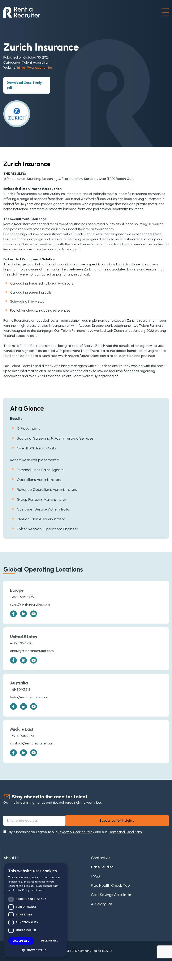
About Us (11, 857)
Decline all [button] (49, 940)
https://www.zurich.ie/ (34, 67)
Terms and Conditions (125, 832)
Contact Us (100, 857)
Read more (37, 890)
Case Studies (102, 867)
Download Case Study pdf (24, 85)
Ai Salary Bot (101, 904)
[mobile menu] (165, 12)
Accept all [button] (21, 941)
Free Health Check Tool (110, 885)
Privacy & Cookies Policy (76, 832)
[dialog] (35, 910)
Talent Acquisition (35, 62)
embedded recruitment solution (56, 321)
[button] (35, 950)
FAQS (95, 876)
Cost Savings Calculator (111, 894)
